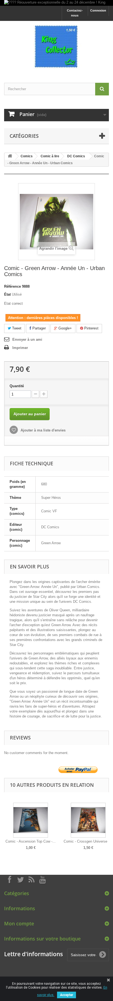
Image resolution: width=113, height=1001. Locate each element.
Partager (38, 328)
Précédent (5, 822)
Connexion (98, 10)
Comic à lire (50, 156)
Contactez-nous (75, 13)
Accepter (66, 995)
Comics (27, 156)
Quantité (17, 386)
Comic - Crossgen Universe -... (88, 841)
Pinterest (90, 328)
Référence (12, 286)
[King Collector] (56, 47)
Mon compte (19, 923)
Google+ (64, 328)
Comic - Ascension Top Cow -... (30, 841)
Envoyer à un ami (27, 339)
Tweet (16, 328)
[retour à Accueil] (10, 156)
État (7, 294)
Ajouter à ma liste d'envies (42, 430)
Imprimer (20, 348)
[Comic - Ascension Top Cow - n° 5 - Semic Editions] (30, 820)
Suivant (107, 822)
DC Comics (76, 156)
